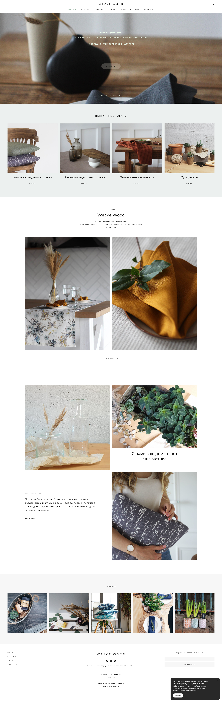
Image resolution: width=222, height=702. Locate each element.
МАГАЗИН (85, 9)
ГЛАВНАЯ (72, 9)
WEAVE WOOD (111, 4)
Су (183, 177)
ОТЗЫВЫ (111, 9)
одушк (32, 177)
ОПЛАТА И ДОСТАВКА (130, 9)
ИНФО (10, 660)
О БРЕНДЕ (98, 9)
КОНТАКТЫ (149, 9)
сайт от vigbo (111, 696)
